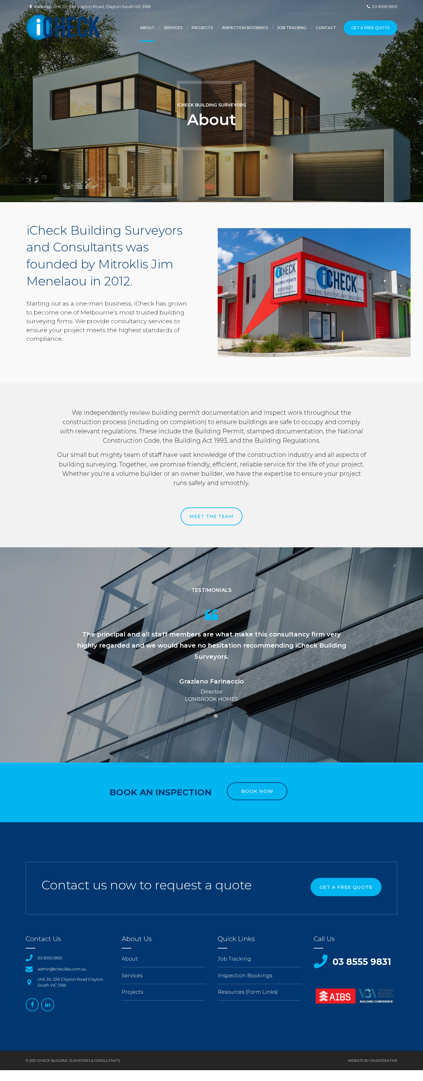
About (147, 27)
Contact (326, 27)
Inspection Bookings (245, 27)
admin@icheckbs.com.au (61, 969)
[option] (211, 659)
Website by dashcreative (372, 1060)
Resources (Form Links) (248, 992)
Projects (202, 27)
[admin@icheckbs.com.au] (29, 969)
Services (173, 27)
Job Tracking (292, 27)
